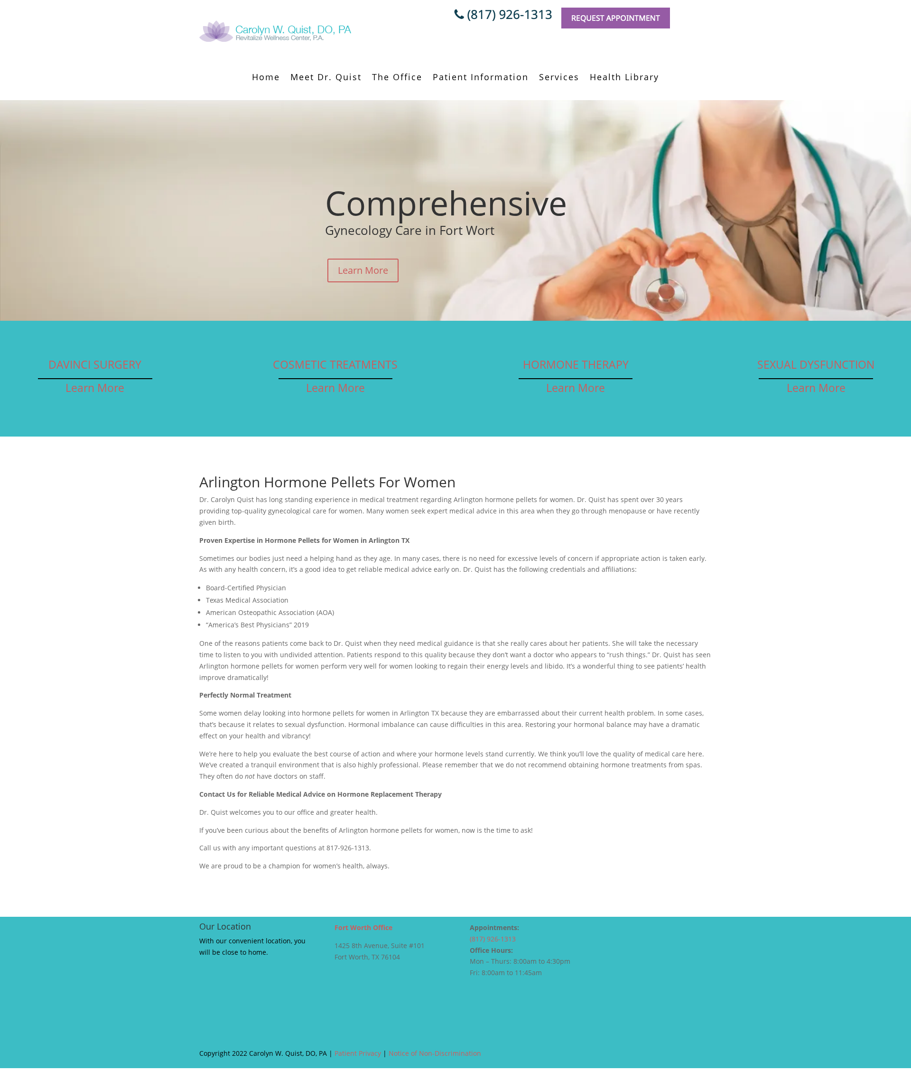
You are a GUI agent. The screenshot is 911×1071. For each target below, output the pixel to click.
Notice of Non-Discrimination (435, 1053)
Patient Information (481, 78)
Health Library (624, 78)
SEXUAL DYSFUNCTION (815, 364)
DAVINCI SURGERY (94, 364)
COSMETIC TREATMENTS (335, 364)
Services (559, 78)
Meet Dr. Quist (326, 78)
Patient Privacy (358, 1053)
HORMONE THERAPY (576, 364)
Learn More (363, 270)
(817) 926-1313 (493, 938)
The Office (397, 78)
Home (266, 78)
